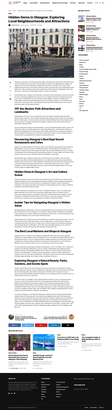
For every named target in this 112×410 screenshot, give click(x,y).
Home (9, 10)
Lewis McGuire (15, 25)
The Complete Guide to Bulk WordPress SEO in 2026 (91, 339)
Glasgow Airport (84, 85)
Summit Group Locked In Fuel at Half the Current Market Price (42, 357)
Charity (81, 67)
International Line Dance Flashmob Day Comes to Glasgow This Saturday (18, 357)
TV (80, 108)
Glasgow (81, 83)
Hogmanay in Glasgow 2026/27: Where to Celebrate (93, 29)
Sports (81, 106)
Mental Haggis (83, 94)
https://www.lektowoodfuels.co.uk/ (84, 379)
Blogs (81, 64)
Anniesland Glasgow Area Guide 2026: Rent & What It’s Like (94, 49)
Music (81, 96)
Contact (101, 407)
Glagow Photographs (85, 80)
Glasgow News (14, 368)
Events (81, 76)
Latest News (93, 407)
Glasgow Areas (83, 87)
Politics (81, 103)
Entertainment (83, 74)
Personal (82, 101)
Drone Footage (83, 71)
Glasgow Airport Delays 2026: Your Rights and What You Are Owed (93, 19)
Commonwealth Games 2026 (87, 69)
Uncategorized (83, 110)
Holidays (82, 92)
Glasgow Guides (84, 90)
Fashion (81, 78)
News (14, 10)
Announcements (84, 60)
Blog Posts (82, 62)
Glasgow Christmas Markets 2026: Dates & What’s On (93, 39)
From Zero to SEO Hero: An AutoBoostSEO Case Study (68, 338)
